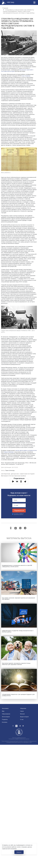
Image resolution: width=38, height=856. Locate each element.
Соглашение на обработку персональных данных (19, 738)
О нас (22, 719)
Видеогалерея (24, 716)
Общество (23, 708)
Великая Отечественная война (13, 476)
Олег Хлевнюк (26, 76)
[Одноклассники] (21, 481)
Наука (22, 711)
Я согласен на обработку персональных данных (19, 514)
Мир (3, 711)
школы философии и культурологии (26, 450)
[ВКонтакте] (17, 481)
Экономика (5, 708)
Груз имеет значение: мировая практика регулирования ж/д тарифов (18, 598)
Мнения (22, 714)
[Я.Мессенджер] (13, 481)
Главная (5, 8)
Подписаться (19, 510)
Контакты (4, 722)
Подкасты (5, 719)
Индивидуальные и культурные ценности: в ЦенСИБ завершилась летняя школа (17, 566)
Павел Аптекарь (10, 470)
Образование (6, 714)
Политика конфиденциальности (19, 737)
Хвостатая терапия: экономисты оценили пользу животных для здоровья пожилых (16, 663)
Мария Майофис (9, 452)
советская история (27, 474)
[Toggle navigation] (34, 2)
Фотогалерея (6, 716)
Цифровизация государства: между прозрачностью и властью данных (17, 631)
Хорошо (19, 852)
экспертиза (5, 474)
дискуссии (15, 474)
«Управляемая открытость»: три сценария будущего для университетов (18, 695)
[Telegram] (25, 481)
